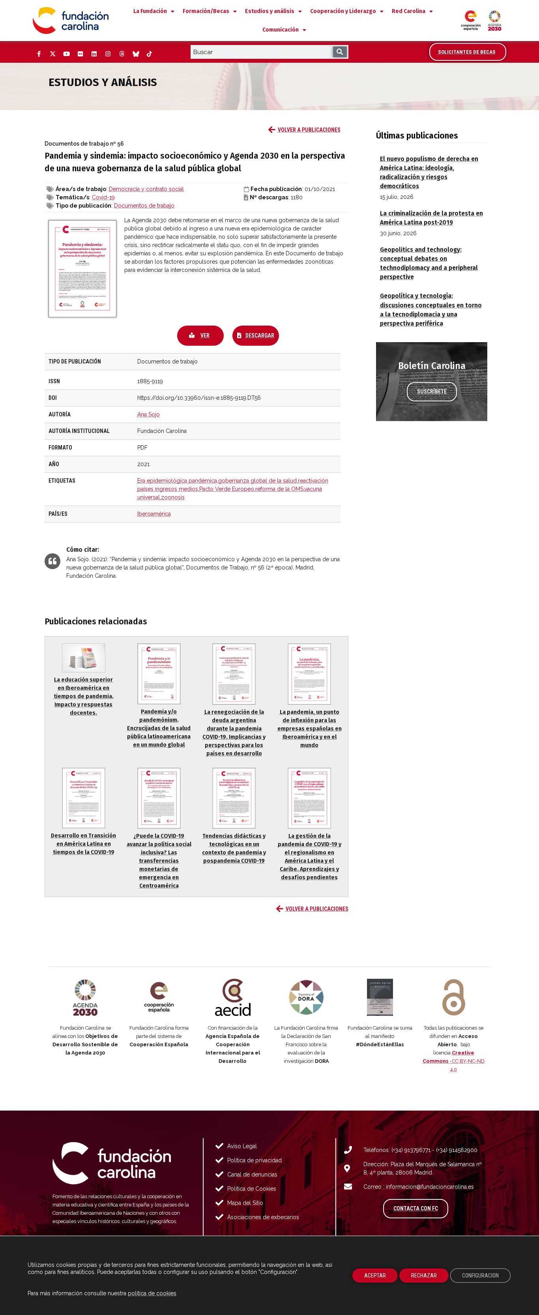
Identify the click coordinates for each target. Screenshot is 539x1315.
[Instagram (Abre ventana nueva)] (108, 54)
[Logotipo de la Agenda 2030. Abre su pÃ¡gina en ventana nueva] (85, 997)
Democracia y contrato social (146, 189)
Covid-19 (103, 197)
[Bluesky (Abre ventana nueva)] (135, 54)
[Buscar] (340, 52)
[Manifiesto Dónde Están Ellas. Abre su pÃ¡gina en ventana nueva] (380, 997)
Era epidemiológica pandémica (177, 481)
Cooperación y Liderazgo (343, 11)
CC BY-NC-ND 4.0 (454, 1061)
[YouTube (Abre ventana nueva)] (66, 54)
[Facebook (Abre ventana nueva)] (39, 54)
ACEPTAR (375, 1275)
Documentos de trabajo (144, 205)
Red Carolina (408, 11)
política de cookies (152, 1293)
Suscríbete (432, 391)
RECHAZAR (424, 1275)
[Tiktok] (149, 54)
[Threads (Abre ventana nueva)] (121, 54)
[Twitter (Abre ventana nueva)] (52, 54)
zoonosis (173, 497)
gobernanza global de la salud (257, 481)
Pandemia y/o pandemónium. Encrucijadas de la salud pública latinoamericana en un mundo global (159, 728)
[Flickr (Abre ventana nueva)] (80, 54)
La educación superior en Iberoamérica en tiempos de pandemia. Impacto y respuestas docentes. (84, 696)
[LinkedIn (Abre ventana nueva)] (94, 54)
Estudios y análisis (269, 11)
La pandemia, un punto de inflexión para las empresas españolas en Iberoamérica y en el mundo (309, 729)
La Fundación (150, 11)
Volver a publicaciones (309, 130)
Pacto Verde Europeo (226, 489)
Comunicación (280, 29)
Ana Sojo (148, 414)
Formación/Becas (206, 11)
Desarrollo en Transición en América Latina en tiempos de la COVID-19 (83, 844)
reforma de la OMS (279, 489)
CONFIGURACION (480, 1275)
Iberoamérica (154, 514)
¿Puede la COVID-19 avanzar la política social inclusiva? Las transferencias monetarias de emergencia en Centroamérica (159, 861)
